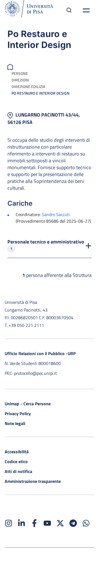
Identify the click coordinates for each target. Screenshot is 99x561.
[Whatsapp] (86, 523)
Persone (20, 73)
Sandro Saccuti (56, 214)
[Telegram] (73, 523)
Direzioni (20, 80)
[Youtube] (47, 523)
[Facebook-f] (34, 523)
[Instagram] (8, 523)
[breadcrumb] (10, 66)
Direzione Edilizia (28, 86)
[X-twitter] (60, 523)
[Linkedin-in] (21, 523)
